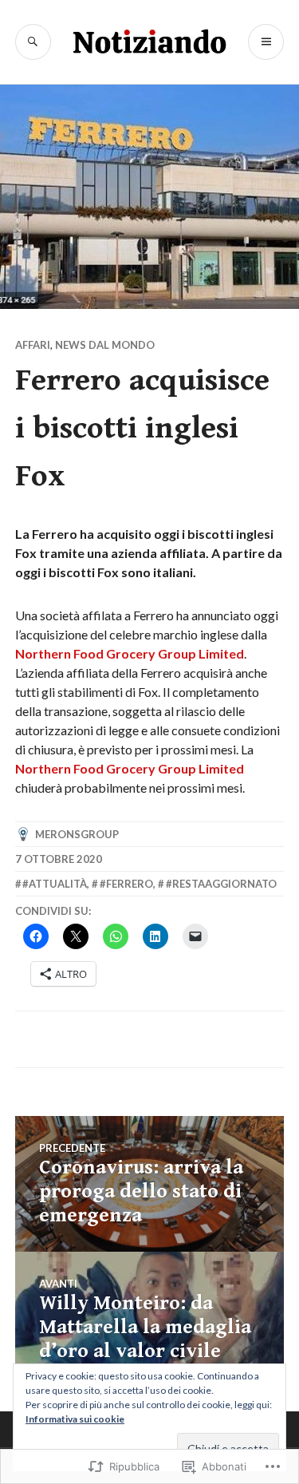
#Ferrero (126, 883)
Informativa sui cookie (75, 1419)
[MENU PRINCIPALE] (266, 42)
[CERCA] (33, 42)
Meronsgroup (77, 834)
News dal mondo (105, 344)
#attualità (54, 883)
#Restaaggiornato (221, 883)
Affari (32, 344)
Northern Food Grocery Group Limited (129, 653)
